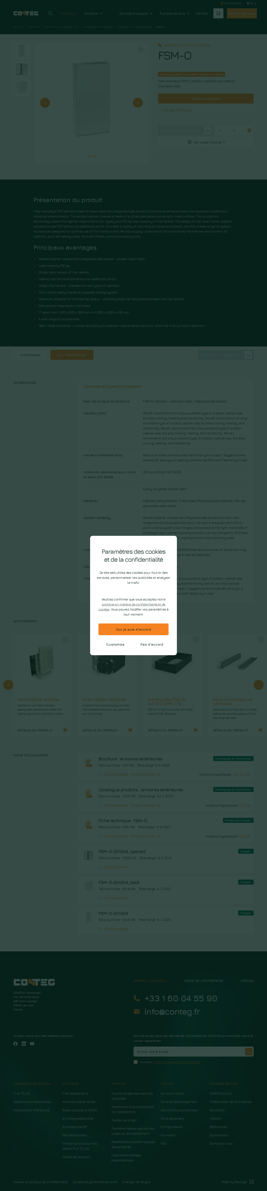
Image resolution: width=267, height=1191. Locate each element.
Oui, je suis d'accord (133, 629)
